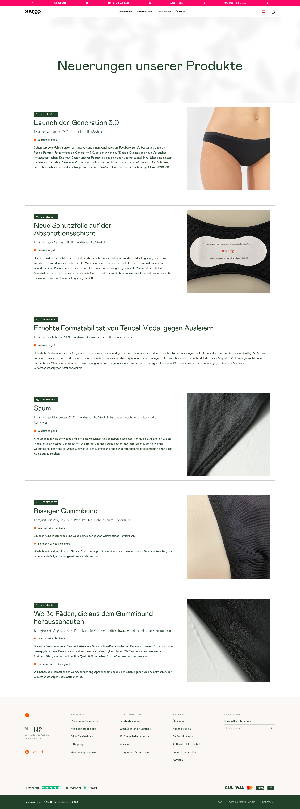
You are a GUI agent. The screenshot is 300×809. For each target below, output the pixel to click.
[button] (273, 12)
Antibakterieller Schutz (187, 744)
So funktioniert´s (182, 736)
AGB (220, 802)
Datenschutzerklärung (242, 802)
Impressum (267, 802)
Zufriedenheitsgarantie (134, 736)
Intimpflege (77, 744)
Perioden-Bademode (83, 728)
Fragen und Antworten (134, 752)
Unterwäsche (164, 12)
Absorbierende (144, 12)
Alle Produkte (125, 12)
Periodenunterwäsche (84, 721)
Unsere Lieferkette (184, 752)
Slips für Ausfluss (82, 736)
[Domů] (33, 12)
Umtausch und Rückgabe (135, 728)
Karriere (177, 760)
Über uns (180, 12)
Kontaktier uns (129, 721)
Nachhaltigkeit (181, 728)
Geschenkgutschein (83, 752)
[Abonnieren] (271, 728)
